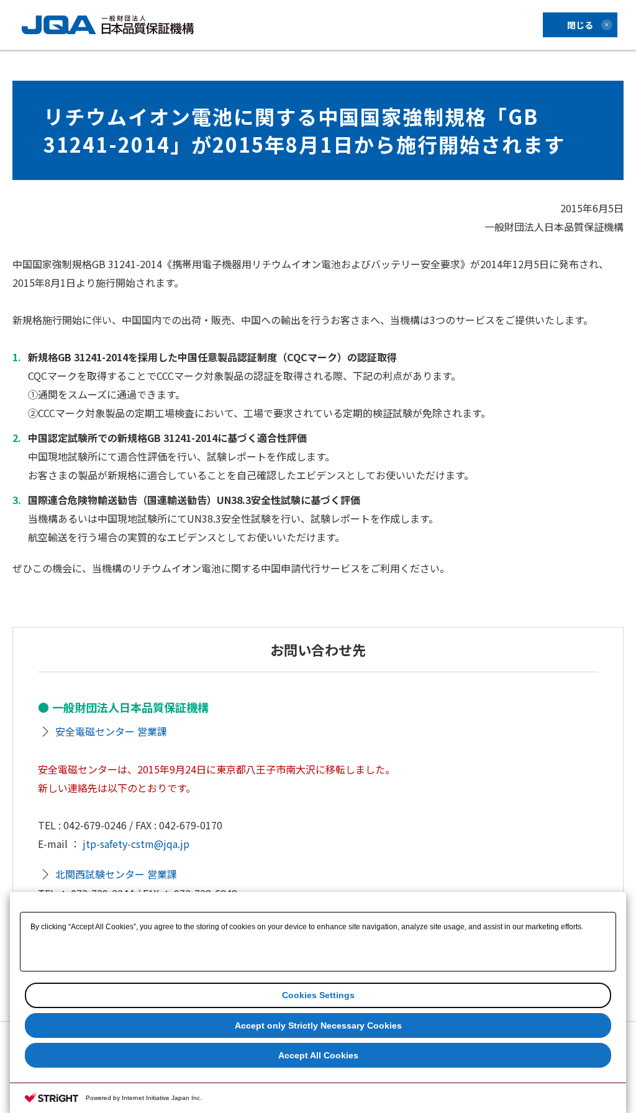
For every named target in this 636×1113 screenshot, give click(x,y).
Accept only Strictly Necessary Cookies (318, 1025)
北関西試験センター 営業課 (116, 874)
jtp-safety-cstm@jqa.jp (136, 843)
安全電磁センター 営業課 (111, 731)
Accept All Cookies (318, 1055)
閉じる (580, 25)
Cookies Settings (318, 995)
